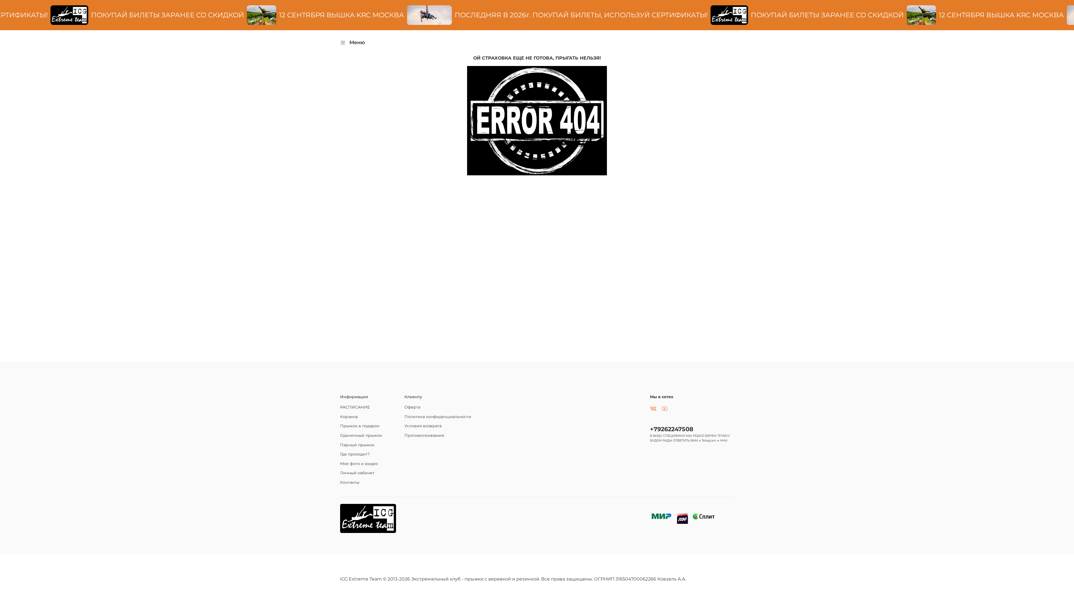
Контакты (349, 482)
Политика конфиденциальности (437, 416)
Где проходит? (355, 454)
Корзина (349, 416)
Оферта (412, 407)
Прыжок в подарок (360, 425)
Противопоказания (424, 435)
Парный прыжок (357, 444)
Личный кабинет (357, 472)
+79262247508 (671, 429)
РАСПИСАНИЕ (355, 407)
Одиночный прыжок (361, 435)
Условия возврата (423, 425)
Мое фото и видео (359, 463)
